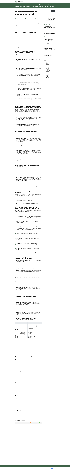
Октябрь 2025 (48, 69)
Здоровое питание (51, 4)
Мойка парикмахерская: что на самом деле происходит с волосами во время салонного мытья (49, 48)
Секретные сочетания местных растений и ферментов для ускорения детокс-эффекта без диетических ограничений (49, 40)
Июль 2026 (47, 63)
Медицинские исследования (44, 6)
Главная (16, 4)
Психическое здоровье (27, 6)
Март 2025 (47, 75)
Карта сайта (52, 6)
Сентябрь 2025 (48, 70)
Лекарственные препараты (42, 4)
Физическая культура (18, 6)
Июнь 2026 (47, 64)
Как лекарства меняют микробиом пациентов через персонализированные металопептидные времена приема (49, 26)
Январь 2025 (47, 77)
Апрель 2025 (48, 74)
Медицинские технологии (23, 4)
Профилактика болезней (33, 4)
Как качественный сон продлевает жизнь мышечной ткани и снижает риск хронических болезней (49, 55)
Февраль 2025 (48, 76)
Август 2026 (47, 62)
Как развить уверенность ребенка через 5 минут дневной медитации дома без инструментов (49, 33)
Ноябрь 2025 (48, 68)
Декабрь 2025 (48, 67)
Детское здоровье (35, 6)
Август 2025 (47, 71)
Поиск (45, 9)
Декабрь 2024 (48, 78)
